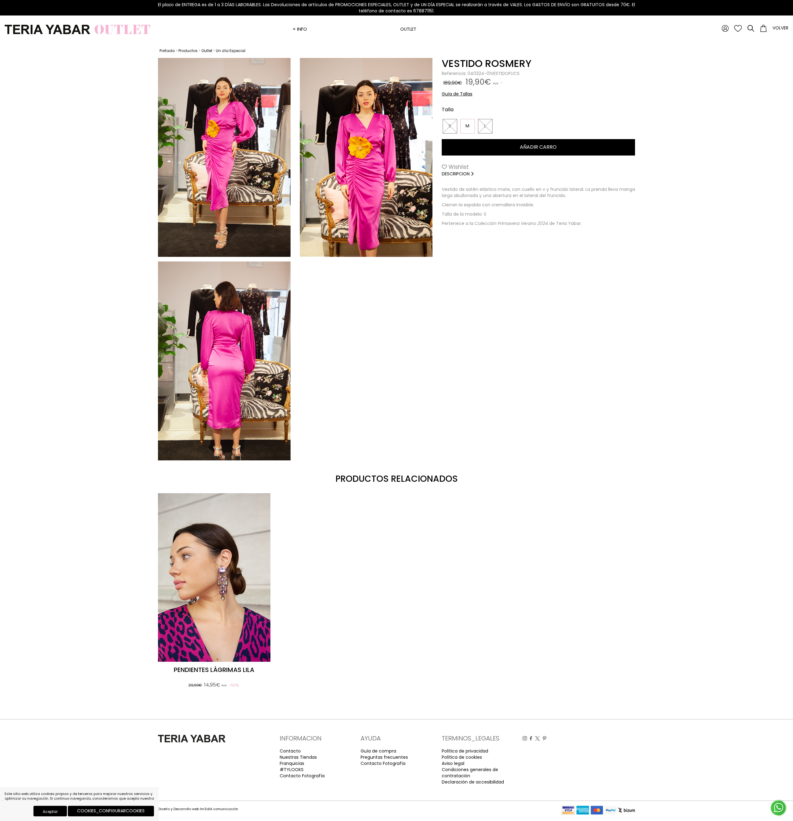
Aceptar (50, 811)
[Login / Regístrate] (725, 28)
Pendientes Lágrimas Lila (214, 669)
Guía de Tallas (457, 94)
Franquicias (292, 763)
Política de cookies (462, 757)
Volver (780, 28)
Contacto (290, 751)
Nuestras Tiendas (298, 757)
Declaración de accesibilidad (473, 782)
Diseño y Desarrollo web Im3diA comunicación (198, 808)
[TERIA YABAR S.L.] (78, 29)
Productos (188, 50)
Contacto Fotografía (302, 776)
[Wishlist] (738, 28)
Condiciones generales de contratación (470, 772)
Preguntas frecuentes (384, 757)
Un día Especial (230, 50)
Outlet (408, 29)
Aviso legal (453, 763)
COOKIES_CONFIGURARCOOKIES (111, 811)
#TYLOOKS (292, 769)
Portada (167, 50)
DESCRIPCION (456, 174)
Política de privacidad (465, 751)
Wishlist (458, 167)
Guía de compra (378, 751)
